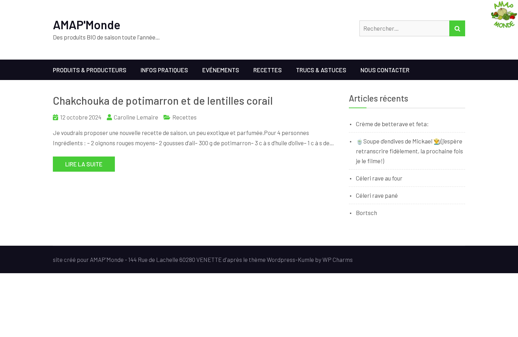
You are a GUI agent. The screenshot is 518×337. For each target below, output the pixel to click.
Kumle (306, 259)
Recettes (267, 69)
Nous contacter (384, 69)
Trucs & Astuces (321, 69)
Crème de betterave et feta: (392, 123)
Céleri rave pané (377, 195)
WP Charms (337, 259)
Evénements (220, 69)
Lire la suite (84, 163)
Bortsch (366, 212)
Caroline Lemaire (136, 117)
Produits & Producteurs (90, 69)
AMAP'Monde (87, 24)
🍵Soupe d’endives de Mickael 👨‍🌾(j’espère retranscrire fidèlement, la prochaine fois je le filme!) (409, 150)
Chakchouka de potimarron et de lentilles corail (163, 100)
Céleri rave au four (379, 178)
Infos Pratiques (164, 69)
